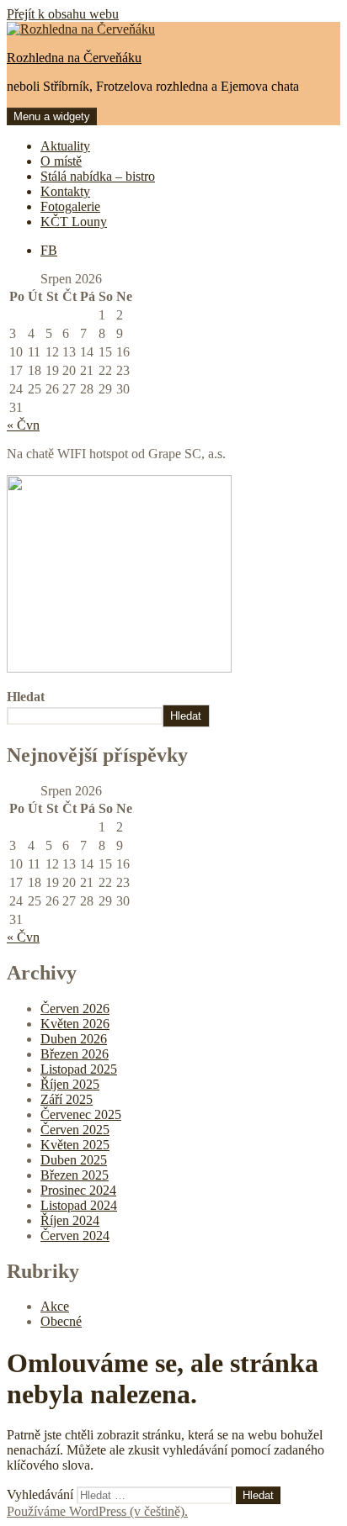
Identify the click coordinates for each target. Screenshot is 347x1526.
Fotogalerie (70, 206)
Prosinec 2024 (78, 1190)
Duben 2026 (73, 1039)
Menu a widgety (51, 116)
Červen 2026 (74, 1008)
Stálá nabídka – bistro (97, 176)
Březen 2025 (74, 1175)
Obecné (61, 1321)
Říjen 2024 (69, 1220)
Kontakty (65, 191)
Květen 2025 (74, 1145)
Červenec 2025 (80, 1114)
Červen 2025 (74, 1129)
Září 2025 (66, 1099)
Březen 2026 (74, 1054)
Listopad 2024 (78, 1205)
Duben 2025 (73, 1160)
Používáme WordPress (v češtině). (97, 1511)
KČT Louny (73, 221)
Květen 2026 (74, 1023)
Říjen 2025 (69, 1084)
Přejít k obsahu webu (63, 14)
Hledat (26, 696)
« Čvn (23, 425)
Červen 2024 (74, 1235)
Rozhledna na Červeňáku (74, 57)
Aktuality (65, 146)
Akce (54, 1306)
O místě (61, 161)
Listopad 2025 (78, 1069)
